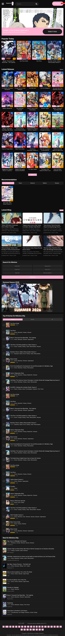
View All (61, 69)
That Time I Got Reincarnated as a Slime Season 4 (23, 344)
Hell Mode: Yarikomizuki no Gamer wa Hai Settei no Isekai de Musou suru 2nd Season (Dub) (31, 556)
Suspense (35, 389)
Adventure (20, 332)
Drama (20, 183)
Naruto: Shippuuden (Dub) (17, 373)
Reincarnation (33, 346)
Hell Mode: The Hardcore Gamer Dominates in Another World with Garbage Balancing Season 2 (35, 380)
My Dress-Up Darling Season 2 (15, 30)
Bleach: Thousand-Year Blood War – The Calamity (20, 595)
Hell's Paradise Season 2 (16, 515)
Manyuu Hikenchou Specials (17, 500)
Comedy (19, 346)
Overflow (12, 486)
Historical (32, 183)
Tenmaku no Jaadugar (13, 587)
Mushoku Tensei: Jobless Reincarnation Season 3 (23, 352)
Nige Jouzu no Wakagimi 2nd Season (16, 541)
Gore (24, 516)
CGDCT (8, 183)
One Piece (13, 330)
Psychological (29, 389)
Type (17, 273)
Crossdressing (14, 612)
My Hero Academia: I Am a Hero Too (16, 579)
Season (47, 266)
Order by (47, 273)
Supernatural (30, 339)
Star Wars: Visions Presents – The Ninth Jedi (18, 564)
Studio (17, 269)
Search (33, 277)
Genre (17, 266)
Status (47, 269)
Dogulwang (10, 603)
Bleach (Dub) (13, 359)
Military (21, 566)
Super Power (26, 573)
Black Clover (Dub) (15, 522)
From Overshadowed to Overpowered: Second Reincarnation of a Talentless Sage (31, 366)
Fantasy (25, 332)
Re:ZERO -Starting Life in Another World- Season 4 (23, 387)
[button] (52, 9)
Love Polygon (21, 612)
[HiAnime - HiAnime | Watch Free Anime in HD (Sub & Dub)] (9, 4)
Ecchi (24, 353)
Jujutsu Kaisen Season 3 (16, 479)
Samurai (33, 516)
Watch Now (52, 31)
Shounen (57, 183)
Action (15, 332)
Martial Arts (29, 375)
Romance (25, 550)
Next (32, 174)
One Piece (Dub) (14, 323)
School (16, 573)
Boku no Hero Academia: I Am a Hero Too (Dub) (19, 572)
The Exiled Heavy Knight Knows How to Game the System (25, 458)
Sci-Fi (25, 566)
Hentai (15, 488)
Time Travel (40, 389)
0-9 (7, 626)
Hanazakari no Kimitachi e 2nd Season (17, 610)
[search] (36, 4)
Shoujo (35, 612)
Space (28, 566)
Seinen (22, 502)
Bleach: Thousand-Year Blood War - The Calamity (23, 337)
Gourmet (17, 550)
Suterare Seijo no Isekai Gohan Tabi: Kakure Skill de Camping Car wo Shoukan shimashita (30, 548)
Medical (45, 183)
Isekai (27, 346)
